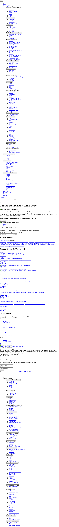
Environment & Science (11, 75)
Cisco (10, 123)
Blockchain (11, 122)
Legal (10, 144)
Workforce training (7, 341)
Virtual (7, 159)
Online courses (6, 322)
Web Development (13, 141)
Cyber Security (12, 128)
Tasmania (8, 167)
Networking (11, 136)
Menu (2, 0)
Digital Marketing (13, 150)
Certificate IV (9, 176)
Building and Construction (15, 34)
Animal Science (12, 20)
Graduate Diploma (10, 187)
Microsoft (11, 135)
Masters (7, 188)
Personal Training (13, 107)
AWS (10, 120)
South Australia (9, 166)
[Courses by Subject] (12, 6)
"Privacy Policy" (23, 371)
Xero (10, 16)
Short (7, 178)
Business (11, 41)
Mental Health (12, 102)
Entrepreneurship (12, 47)
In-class (7, 156)
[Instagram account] (17, 346)
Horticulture (11, 79)
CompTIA (11, 127)
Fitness (10, 95)
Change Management (13, 46)
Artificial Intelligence (13, 119)
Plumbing (11, 36)
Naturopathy (11, 103)
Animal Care (11, 19)
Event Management (13, 114)
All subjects (5, 321)
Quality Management (13, 58)
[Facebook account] (6, 346)
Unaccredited (9, 190)
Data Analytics (12, 130)
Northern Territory (10, 164)
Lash (10, 86)
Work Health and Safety (14, 147)
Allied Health (12, 91)
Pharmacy (11, 108)
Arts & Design (9, 24)
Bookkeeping (12, 10)
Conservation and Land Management (17, 77)
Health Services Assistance (15, 99)
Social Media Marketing (14, 152)
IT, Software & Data (10, 116)
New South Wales (10, 163)
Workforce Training (7, 192)
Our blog (5, 340)
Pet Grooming (12, 22)
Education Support (13, 72)
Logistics (11, 51)
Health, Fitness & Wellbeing (12, 90)
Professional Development (15, 55)
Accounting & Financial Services (13, 7)
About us (5, 195)
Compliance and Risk (13, 11)
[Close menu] (3, 3)
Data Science (12, 131)
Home (4, 4)
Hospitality (11, 115)
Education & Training (10, 68)
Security (10, 146)
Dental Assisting (12, 94)
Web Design (11, 31)
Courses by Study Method (8, 154)
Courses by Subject (7, 6)
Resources (5, 191)
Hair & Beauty (9, 82)
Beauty (10, 83)
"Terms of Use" (34, 371)
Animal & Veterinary (10, 18)
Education (11, 71)
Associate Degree (10, 182)
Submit (15, 234)
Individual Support (13, 66)
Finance (10, 12)
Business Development (14, 43)
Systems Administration (14, 140)
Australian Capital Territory (12, 162)
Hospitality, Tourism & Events (12, 112)
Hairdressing (11, 85)
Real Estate (11, 38)
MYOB (10, 14)
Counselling (11, 93)
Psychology (11, 111)
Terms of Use (10, 343)
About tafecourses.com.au (9, 327)
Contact (4, 332)
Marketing (11, 151)
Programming (12, 137)
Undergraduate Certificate (11, 183)
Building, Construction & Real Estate (14, 32)
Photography (11, 30)
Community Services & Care (12, 60)
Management (12, 52)
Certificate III (9, 175)
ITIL (10, 134)
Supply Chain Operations (14, 59)
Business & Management (11, 39)
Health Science (12, 78)
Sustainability (12, 80)
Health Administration (14, 98)
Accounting (11, 8)
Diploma (8, 179)
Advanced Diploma (10, 180)
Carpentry (11, 35)
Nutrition (11, 106)
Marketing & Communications (12, 148)
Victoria (7, 168)
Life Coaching (12, 100)
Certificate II (8, 174)
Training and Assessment (14, 74)
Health (10, 97)
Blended (8, 155)
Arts (10, 26)
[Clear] (14, 199)
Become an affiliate (7, 335)
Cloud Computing (13, 124)
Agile (10, 118)
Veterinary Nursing (13, 23)
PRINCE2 (11, 54)
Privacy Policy (3, 343)
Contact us (5, 193)
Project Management (13, 56)
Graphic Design (12, 27)
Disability (11, 64)
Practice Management (13, 110)
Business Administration (14, 42)
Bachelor (8, 184)
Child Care (11, 70)
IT (9, 132)
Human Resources (13, 48)
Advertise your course (8, 333)
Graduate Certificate (10, 186)
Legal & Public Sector (10, 143)
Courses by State (7, 160)
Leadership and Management (15, 50)
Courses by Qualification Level (9, 172)
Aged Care (11, 62)
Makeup (10, 87)
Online (7, 158)
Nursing (10, 104)
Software (11, 139)
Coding (10, 126)
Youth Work (11, 67)
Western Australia (10, 170)
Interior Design (12, 28)
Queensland (8, 171)
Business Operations (13, 45)
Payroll (10, 15)
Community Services (13, 63)
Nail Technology (12, 88)
